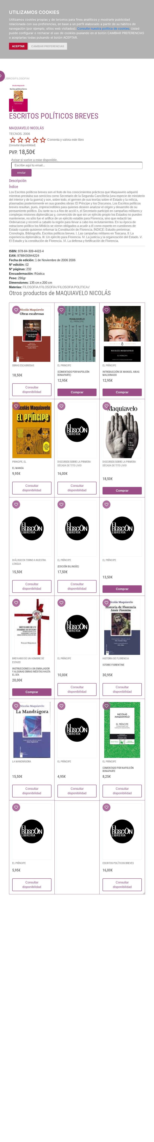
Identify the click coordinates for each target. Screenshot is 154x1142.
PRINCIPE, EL (19, 461)
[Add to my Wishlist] (16, 310)
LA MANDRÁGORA (21, 761)
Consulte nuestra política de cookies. (103, 28)
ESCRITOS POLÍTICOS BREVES (118, 863)
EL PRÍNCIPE (109, 365)
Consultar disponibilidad (31, 389)
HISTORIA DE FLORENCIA (116, 658)
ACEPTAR (18, 46)
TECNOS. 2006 (19, 133)
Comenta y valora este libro (65, 139)
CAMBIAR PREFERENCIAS (47, 46)
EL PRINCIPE (64, 365)
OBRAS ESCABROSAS (23, 365)
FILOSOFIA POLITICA (73, 287)
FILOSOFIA (22, 78)
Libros (9, 78)
